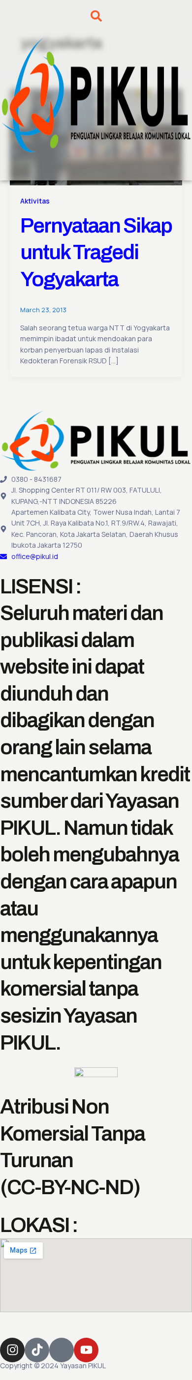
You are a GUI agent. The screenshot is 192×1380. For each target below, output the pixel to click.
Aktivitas (35, 201)
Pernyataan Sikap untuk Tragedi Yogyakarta (96, 252)
